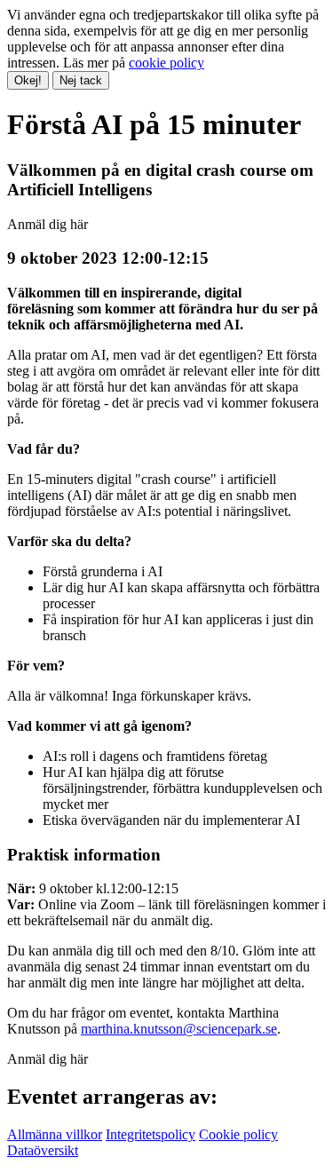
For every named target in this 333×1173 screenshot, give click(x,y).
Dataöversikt (42, 1150)
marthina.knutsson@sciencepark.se (179, 1028)
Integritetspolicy (150, 1134)
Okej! (28, 80)
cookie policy (166, 62)
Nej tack (80, 80)
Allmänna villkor (54, 1134)
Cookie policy (238, 1134)
